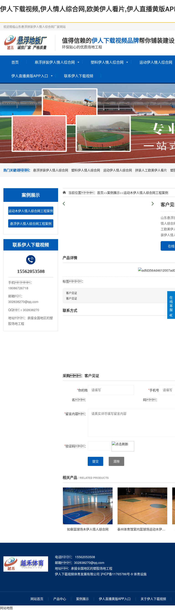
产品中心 (59, 598)
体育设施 (140, 574)
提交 (95, 461)
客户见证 (71, 293)
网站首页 (37, 598)
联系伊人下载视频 (78, 75)
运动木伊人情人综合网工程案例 (30, 210)
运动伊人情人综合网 (117, 170)
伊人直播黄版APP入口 (29, 75)
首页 (15, 62)
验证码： (76, 446)
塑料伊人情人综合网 (107, 62)
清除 (116, 461)
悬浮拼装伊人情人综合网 (55, 62)
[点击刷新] (122, 446)
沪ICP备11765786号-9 (116, 574)
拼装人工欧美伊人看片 (151, 170)
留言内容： (76, 413)
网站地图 (6, 607)
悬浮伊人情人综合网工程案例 (30, 223)
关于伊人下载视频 (153, 598)
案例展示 (113, 192)
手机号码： (151, 395)
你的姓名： (80, 395)
